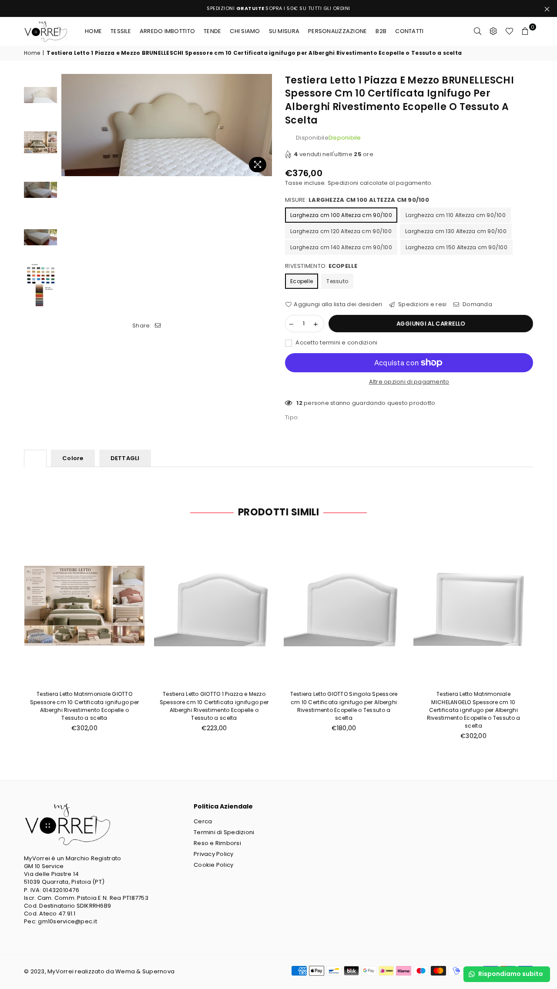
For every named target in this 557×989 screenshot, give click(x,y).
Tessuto (337, 281)
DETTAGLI (125, 458)
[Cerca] (478, 31)
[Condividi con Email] (158, 326)
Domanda (476, 304)
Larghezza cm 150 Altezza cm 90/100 (456, 247)
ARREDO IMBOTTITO (167, 31)
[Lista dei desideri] (509, 31)
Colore (73, 458)
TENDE (212, 31)
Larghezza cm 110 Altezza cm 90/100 (456, 215)
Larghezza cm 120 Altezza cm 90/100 (341, 231)
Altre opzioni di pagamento (409, 382)
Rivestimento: (321, 266)
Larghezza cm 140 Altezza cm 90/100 (341, 247)
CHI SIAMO (245, 31)
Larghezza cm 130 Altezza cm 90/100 (456, 231)
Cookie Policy (213, 865)
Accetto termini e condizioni (336, 343)
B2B (381, 31)
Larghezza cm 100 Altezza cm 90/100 (341, 215)
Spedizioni (343, 183)
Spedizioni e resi (422, 304)
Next (264, 125)
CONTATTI (409, 31)
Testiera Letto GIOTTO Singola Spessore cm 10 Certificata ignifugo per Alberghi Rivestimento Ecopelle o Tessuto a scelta (344, 706)
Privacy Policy (214, 854)
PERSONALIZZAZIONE (337, 31)
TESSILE (121, 31)
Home (93, 31)
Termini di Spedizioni (224, 832)
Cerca (203, 821)
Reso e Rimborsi (217, 843)
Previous (69, 125)
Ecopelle (301, 281)
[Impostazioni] (493, 31)
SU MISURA (284, 31)
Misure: (357, 200)
